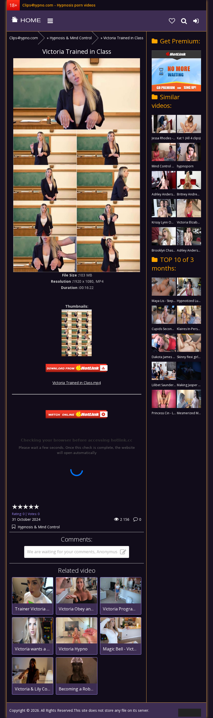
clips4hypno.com (26, 20)
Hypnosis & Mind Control (39, 526)
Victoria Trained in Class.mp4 (76, 382)
